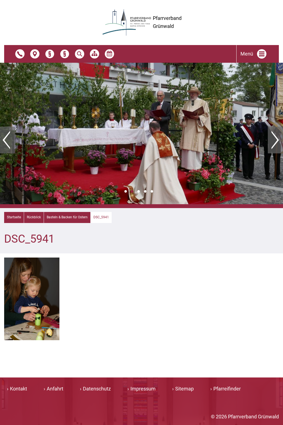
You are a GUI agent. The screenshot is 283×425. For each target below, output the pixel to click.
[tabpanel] (141, 133)
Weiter (275, 140)
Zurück (7, 140)
